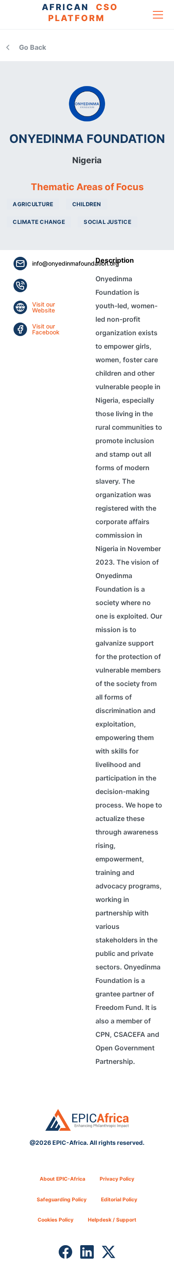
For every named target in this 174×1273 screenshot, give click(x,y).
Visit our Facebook (46, 329)
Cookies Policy (55, 1219)
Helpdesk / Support (112, 1219)
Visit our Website (43, 307)
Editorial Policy (119, 1199)
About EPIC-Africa (62, 1179)
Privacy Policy (117, 1179)
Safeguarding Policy (62, 1199)
